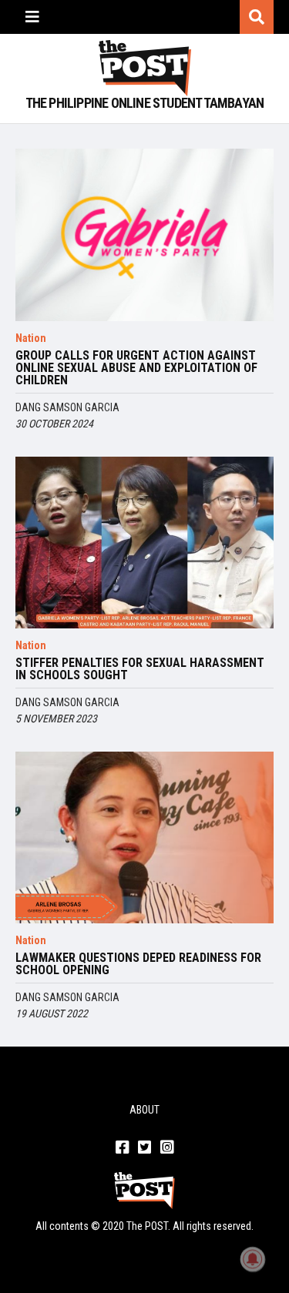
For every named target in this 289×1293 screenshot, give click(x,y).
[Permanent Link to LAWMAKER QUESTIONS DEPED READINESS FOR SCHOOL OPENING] (144, 837)
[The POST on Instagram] (166, 1148)
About (144, 1110)
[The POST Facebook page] (122, 1148)
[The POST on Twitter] (144, 1148)
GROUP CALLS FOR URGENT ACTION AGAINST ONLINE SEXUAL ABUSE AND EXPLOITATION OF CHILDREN (136, 368)
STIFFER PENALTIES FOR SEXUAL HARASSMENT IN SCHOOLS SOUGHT (139, 669)
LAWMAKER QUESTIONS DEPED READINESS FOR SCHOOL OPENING (138, 964)
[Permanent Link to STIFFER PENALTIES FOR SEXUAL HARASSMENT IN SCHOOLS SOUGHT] (144, 542)
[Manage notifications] (252, 1259)
